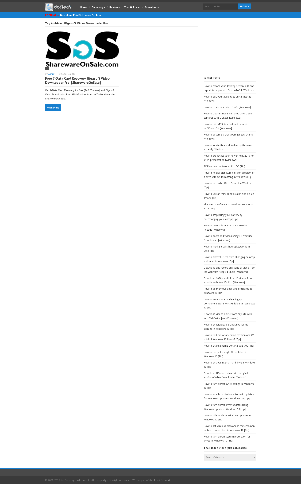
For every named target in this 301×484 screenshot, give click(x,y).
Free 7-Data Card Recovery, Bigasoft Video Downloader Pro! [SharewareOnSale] (77, 80)
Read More (53, 107)
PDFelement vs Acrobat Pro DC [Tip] (224, 166)
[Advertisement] (230, 48)
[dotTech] (58, 9)
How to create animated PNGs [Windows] (227, 107)
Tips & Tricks (132, 7)
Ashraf (51, 73)
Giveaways (98, 7)
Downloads (152, 7)
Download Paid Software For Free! (81, 15)
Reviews (114, 7)
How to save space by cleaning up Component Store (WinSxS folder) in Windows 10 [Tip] (229, 303)
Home (83, 7)
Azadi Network (162, 480)
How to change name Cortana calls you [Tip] (229, 345)
